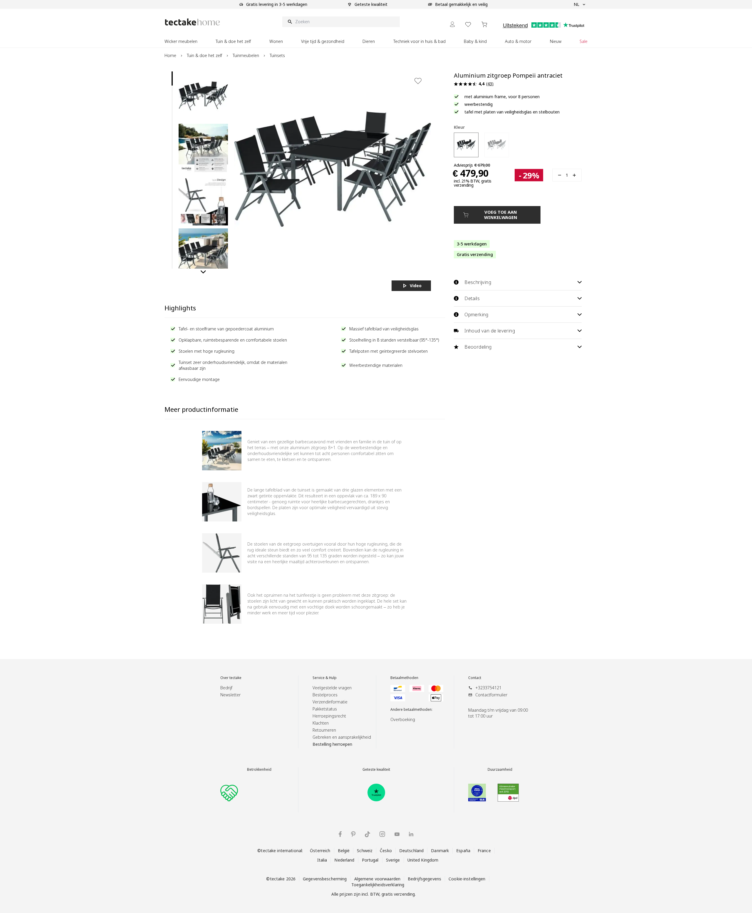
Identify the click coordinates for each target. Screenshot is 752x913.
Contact (474, 677)
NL (576, 4)
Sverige (393, 860)
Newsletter (230, 695)
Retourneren (324, 730)
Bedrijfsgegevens (424, 879)
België (344, 850)
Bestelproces (325, 695)
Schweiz (364, 850)
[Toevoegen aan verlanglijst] (418, 80)
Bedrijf (226, 687)
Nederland (344, 860)
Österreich (320, 850)
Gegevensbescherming (325, 879)
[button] (203, 96)
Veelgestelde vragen (332, 687)
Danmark (440, 850)
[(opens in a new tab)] (376, 792)
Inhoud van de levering (489, 330)
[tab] (172, 78)
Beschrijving (477, 282)
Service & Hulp (325, 677)
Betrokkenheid (259, 769)
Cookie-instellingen (467, 879)
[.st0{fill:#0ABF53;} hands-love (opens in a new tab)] (229, 792)
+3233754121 (488, 687)
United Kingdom (423, 860)
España (463, 850)
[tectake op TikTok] (367, 834)
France (484, 850)
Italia (322, 860)
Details (472, 298)
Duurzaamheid (500, 769)
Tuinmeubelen (246, 55)
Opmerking (476, 314)
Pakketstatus (325, 709)
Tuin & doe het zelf (204, 55)
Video (416, 285)
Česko (386, 850)
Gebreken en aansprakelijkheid (342, 737)
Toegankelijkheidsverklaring (377, 884)
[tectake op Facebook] (340, 834)
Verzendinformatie (330, 702)
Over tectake (230, 677)
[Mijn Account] (452, 24)
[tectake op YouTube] (397, 834)
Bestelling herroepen (332, 744)
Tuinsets (277, 55)
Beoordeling (477, 347)
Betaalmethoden (404, 677)
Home (170, 55)
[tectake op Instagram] (382, 834)
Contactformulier (491, 695)
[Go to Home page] (192, 22)
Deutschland (411, 850)
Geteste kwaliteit (376, 769)
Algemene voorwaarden (377, 879)
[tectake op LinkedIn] (411, 834)
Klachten (321, 723)
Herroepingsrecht (329, 716)
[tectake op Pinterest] (353, 834)
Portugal (370, 860)
